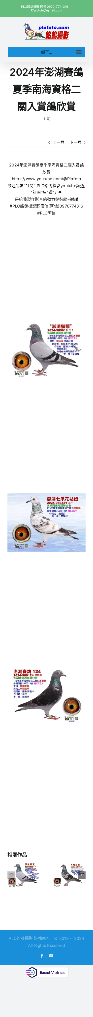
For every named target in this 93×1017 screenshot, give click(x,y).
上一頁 (58, 142)
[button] (11, 875)
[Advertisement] (46, 265)
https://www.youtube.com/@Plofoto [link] (46, 178)
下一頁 (75, 142)
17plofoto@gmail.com (46, 10)
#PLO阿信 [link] (46, 213)
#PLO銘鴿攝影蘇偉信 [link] (29, 206)
